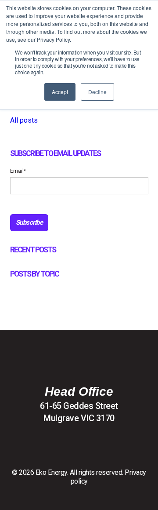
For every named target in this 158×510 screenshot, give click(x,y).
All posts (24, 120)
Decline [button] (97, 91)
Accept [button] (60, 91)
